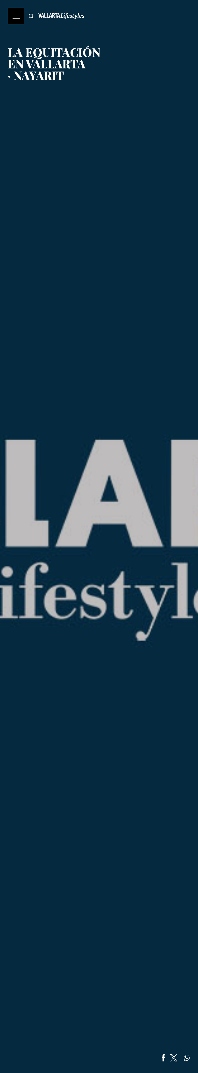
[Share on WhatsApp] (186, 1057)
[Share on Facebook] (163, 1057)
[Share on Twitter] (173, 1057)
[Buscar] (31, 16)
